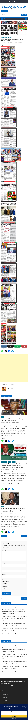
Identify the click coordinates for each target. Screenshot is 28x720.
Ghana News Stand (9, 384)
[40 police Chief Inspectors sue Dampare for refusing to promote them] (14, 407)
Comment (5, 550)
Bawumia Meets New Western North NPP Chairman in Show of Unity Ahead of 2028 (14, 630)
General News (4, 37)
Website (4, 574)
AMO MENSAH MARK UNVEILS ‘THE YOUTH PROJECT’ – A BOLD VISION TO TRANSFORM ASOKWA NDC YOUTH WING (14, 618)
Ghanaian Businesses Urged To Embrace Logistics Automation (13, 635)
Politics (9, 37)
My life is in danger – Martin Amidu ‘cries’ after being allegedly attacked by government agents (13, 510)
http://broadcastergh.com (13, 391)
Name (4, 563)
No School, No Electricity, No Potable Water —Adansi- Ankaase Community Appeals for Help (14, 624)
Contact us (5, 694)
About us (5, 697)
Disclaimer (5, 700)
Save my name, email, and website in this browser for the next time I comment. (5, 586)
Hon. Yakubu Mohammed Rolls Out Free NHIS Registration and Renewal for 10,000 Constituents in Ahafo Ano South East (14, 465)
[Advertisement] (14, 368)
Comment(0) (21, 42)
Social (13, 461)
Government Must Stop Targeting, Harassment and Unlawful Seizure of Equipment (4, 536)
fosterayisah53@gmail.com (10, 685)
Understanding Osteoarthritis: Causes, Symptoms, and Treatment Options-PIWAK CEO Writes (24, 536)
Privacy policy (6, 703)
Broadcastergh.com (14, 6)
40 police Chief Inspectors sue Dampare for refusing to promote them (14, 419)
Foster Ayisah (12, 42)
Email (3, 569)
